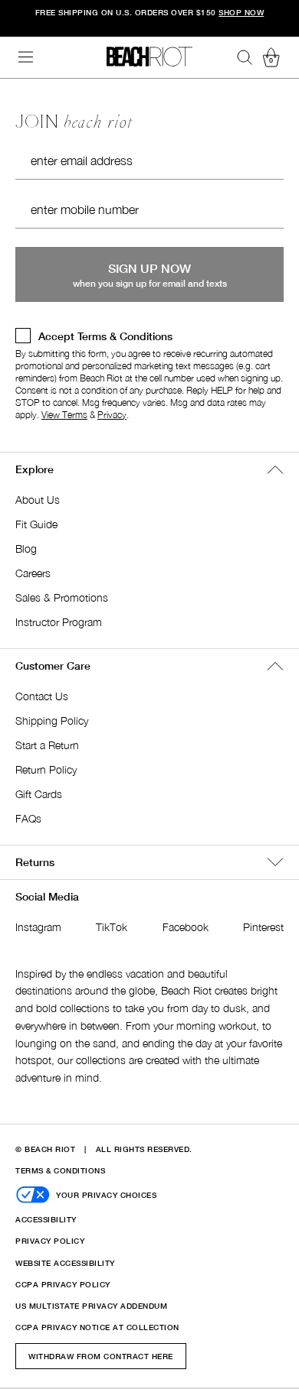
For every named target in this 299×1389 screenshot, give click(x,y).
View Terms (64, 414)
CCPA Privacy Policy (62, 1284)
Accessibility (46, 1219)
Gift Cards (38, 793)
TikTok (111, 926)
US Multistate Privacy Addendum (91, 1305)
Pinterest (263, 926)
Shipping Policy (51, 720)
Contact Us (41, 696)
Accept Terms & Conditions (105, 335)
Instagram (38, 926)
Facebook (186, 926)
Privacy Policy (49, 1240)
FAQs (28, 818)
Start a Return (47, 744)
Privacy (112, 414)
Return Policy (46, 769)
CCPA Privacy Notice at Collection (97, 1327)
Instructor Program (58, 621)
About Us (37, 499)
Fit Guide (36, 524)
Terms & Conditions (60, 1170)
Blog (26, 548)
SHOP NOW (241, 12)
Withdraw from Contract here (100, 1356)
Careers (33, 572)
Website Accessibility (65, 1262)
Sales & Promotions (61, 597)
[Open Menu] (26, 57)
